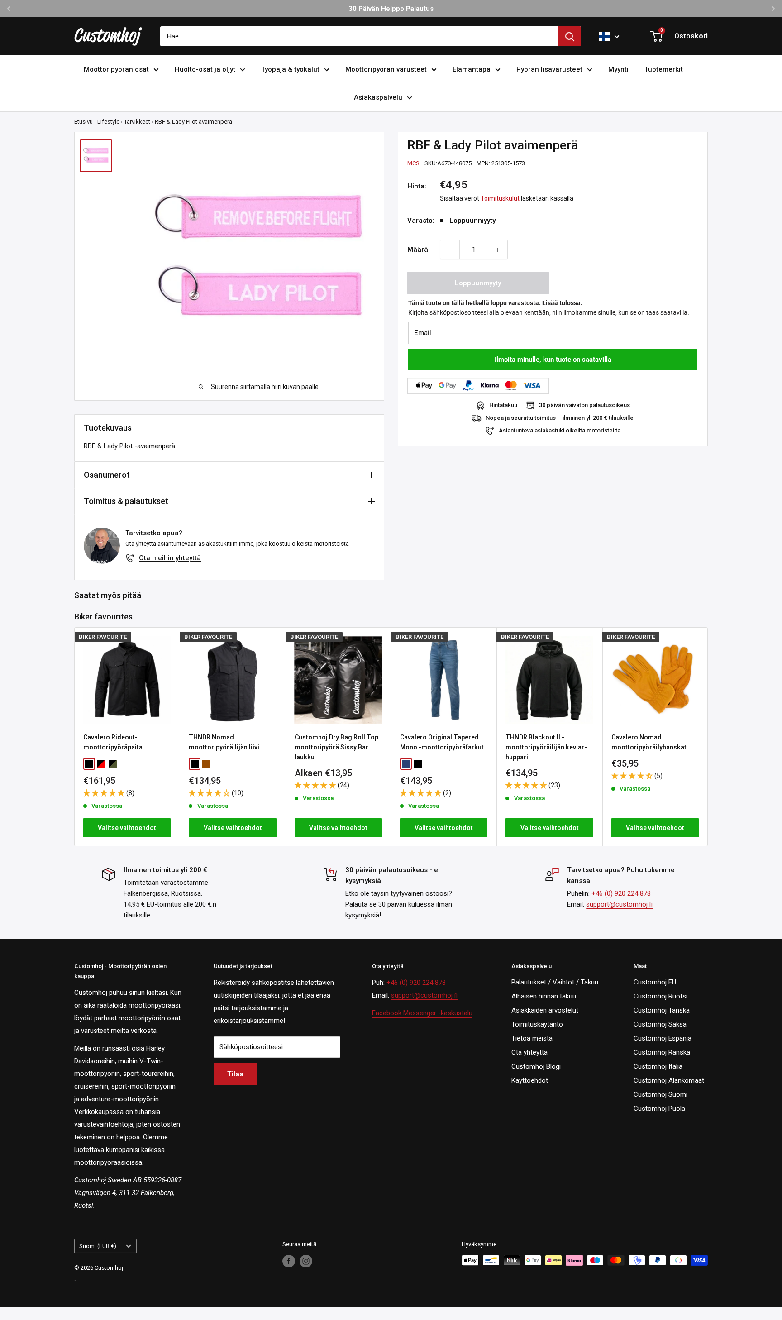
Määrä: (418, 250)
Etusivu (83, 121)
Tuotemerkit (663, 69)
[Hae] (569, 36)
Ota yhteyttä (529, 1052)
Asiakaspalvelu (378, 97)
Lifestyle (108, 121)
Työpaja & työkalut (290, 69)
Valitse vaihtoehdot (127, 827)
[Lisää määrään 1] (497, 249)
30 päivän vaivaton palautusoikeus (584, 405)
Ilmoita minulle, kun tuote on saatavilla (553, 360)
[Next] (708, 736)
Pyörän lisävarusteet (549, 69)
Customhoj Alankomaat (669, 1080)
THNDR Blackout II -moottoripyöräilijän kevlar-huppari (546, 747)
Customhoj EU (655, 982)
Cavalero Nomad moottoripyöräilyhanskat (649, 742)
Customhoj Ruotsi (660, 996)
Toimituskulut (500, 198)
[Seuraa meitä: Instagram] (306, 1261)
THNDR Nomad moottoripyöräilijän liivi (224, 742)
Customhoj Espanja (662, 1038)
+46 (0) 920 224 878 (621, 893)
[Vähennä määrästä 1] (449, 249)
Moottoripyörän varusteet (386, 69)
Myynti (618, 69)
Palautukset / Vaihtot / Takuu (554, 982)
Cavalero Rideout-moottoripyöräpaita (113, 742)
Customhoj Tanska (662, 1010)
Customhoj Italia (658, 1066)
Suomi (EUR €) (97, 1246)
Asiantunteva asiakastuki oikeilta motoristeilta (559, 430)
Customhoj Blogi (536, 1066)
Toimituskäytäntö (537, 1024)
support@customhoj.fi (619, 904)
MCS (413, 163)
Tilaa (235, 1074)
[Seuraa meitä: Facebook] (288, 1261)
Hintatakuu (503, 405)
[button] (104, 792)
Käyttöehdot (529, 1080)
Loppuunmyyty (478, 283)
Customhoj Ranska (662, 1052)
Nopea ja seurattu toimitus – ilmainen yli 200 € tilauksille (560, 418)
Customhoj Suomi (660, 1094)
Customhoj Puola (659, 1108)
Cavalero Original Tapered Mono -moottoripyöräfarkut (442, 742)
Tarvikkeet (137, 121)
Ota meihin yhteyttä (170, 558)
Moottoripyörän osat (116, 69)
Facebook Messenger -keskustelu (422, 1013)
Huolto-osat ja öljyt (205, 69)
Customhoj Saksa (660, 1024)
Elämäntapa (472, 69)
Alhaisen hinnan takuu (543, 996)
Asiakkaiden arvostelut (544, 1010)
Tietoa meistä (532, 1038)
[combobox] (359, 36)
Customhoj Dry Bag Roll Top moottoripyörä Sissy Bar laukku (336, 747)
